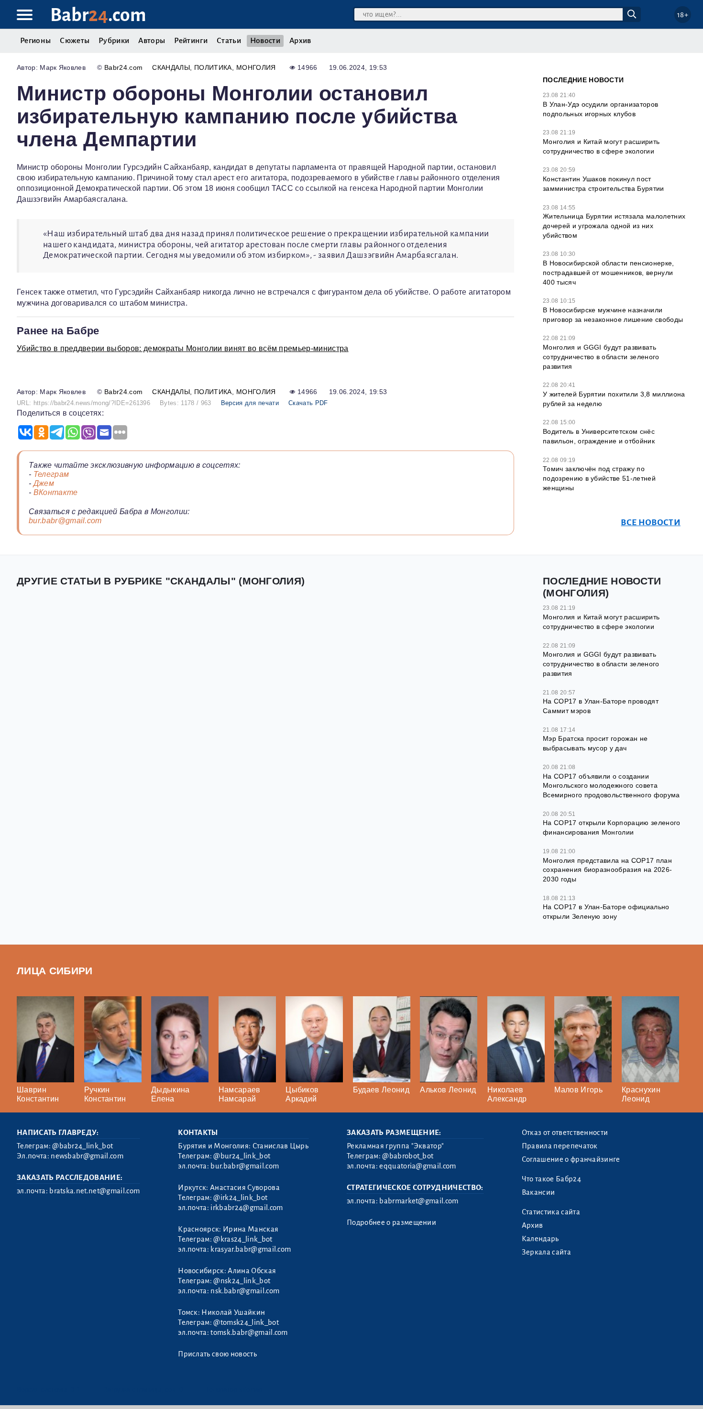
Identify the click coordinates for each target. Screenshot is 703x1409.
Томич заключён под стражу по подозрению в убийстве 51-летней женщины (599, 478)
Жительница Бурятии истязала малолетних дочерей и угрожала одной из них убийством (614, 225)
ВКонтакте (55, 492)
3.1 (75, 1389)
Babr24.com (123, 67)
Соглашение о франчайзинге (571, 1159)
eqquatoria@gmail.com (417, 1166)
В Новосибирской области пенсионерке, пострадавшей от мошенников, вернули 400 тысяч (608, 272)
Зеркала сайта (546, 1252)
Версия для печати (250, 403)
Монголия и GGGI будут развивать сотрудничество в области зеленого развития (601, 356)
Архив (300, 40)
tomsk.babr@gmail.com (248, 1332)
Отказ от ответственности (565, 1132)
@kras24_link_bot (242, 1239)
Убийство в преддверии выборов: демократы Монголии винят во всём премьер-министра (183, 348)
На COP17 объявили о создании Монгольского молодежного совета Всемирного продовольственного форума (611, 785)
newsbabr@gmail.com (87, 1156)
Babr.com (98, 15)
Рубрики (114, 40)
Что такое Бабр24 (551, 1179)
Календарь (540, 1239)
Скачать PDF (308, 403)
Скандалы (171, 67)
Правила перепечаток (560, 1146)
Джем (43, 483)
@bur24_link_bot (241, 1156)
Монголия (256, 67)
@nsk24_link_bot (241, 1281)
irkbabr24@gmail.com (246, 1207)
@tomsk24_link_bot (245, 1322)
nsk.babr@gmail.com (244, 1291)
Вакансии (538, 1192)
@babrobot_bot (407, 1156)
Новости (265, 40)
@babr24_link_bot (82, 1146)
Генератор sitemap (234, 1389)
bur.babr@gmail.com (65, 521)
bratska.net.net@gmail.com (94, 1191)
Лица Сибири (55, 970)
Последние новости (583, 80)
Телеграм (51, 474)
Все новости (651, 522)
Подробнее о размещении (391, 1222)
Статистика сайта (551, 1212)
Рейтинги (191, 40)
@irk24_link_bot (240, 1197)
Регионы (35, 40)
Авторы (151, 40)
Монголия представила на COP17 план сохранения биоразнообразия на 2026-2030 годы (607, 870)
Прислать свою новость (217, 1354)
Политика (213, 67)
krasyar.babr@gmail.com (250, 1249)
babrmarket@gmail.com (418, 1201)
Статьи (229, 40)
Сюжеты (74, 40)
